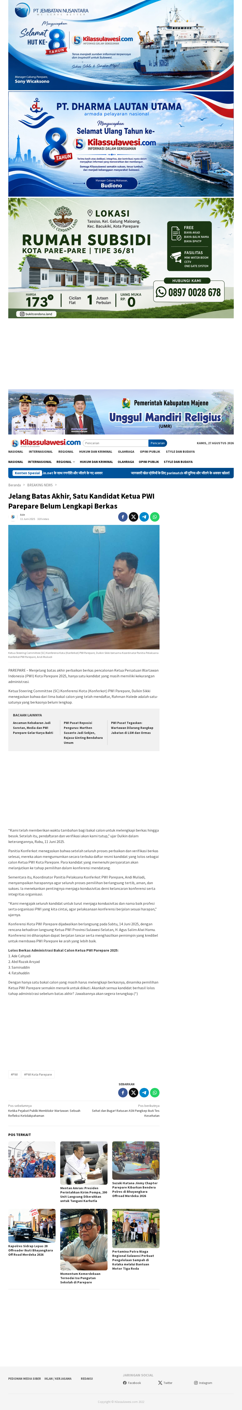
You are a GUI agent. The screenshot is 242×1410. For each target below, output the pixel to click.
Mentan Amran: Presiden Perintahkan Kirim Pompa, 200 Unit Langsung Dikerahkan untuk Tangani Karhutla (83, 1194)
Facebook (134, 1383)
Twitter (168, 1383)
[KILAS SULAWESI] (45, 443)
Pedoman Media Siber (24, 1379)
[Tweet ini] (133, 517)
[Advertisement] (121, 356)
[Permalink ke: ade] (13, 516)
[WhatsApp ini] (155, 517)
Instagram (205, 1383)
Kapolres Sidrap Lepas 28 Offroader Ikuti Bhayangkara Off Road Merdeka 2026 (30, 1250)
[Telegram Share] (144, 517)
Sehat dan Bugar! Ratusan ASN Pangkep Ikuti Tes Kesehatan (126, 1111)
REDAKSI (87, 1379)
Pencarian (158, 443)
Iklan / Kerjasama (57, 1379)
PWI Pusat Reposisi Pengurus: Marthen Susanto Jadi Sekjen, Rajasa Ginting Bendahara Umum (83, 733)
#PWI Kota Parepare (38, 1074)
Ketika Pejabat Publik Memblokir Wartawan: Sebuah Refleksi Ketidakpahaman (44, 1111)
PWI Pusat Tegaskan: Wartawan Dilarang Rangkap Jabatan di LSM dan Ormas (132, 728)
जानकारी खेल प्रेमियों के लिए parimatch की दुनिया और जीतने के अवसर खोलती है (130, 473)
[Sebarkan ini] (123, 517)
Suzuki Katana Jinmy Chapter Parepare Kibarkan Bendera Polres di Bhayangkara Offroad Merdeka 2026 (135, 1189)
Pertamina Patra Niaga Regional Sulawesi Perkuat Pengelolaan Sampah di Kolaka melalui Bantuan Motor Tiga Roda (133, 1260)
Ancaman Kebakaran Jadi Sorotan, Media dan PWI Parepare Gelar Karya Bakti (33, 728)
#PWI (14, 1074)
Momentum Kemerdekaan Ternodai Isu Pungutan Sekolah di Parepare (80, 1278)
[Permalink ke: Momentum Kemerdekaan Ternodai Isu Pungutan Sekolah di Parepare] (84, 1239)
